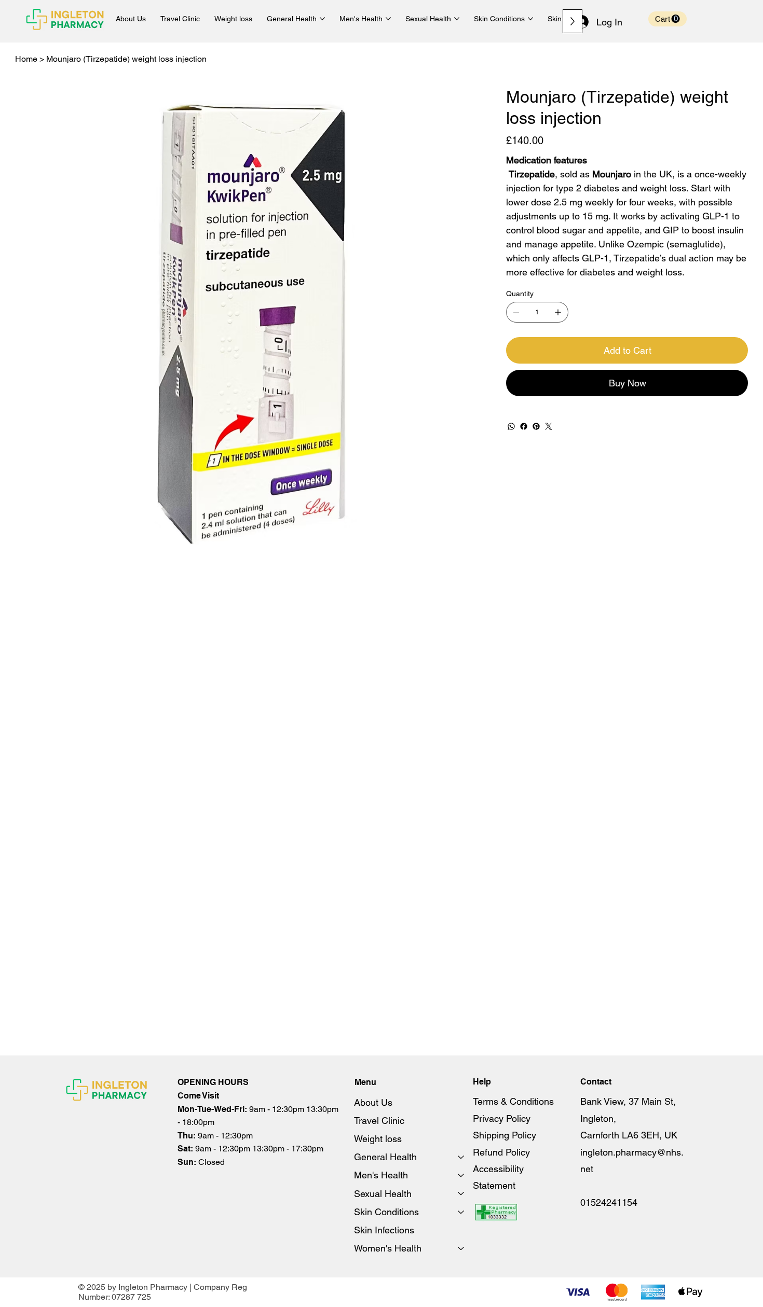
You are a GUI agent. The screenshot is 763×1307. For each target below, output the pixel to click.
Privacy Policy (501, 1118)
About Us (373, 1102)
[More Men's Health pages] (388, 18)
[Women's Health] (461, 1248)
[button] (667, 19)
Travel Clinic (379, 1120)
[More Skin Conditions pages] (530, 18)
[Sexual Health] (461, 1194)
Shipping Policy (504, 1135)
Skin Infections (384, 1230)
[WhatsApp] (511, 426)
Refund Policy (501, 1152)
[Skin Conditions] (461, 1212)
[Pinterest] (536, 426)
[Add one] (558, 312)
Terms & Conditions (513, 1101)
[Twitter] (548, 426)
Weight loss (378, 1138)
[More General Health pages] (322, 18)
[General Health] (461, 1157)
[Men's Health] (461, 1175)
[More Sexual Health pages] (456, 18)
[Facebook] (524, 426)
